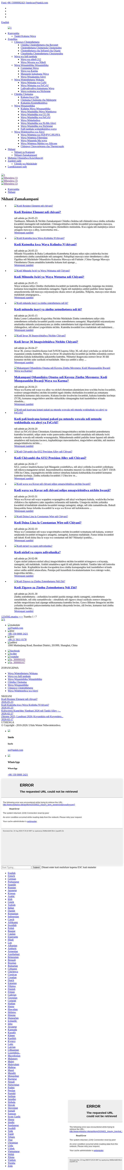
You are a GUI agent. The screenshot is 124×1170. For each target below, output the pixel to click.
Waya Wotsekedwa (30, 120)
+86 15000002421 (13, 2)
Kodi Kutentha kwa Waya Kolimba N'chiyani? (45, 244)
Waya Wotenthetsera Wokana (29, 79)
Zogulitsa (12, 39)
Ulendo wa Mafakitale (25, 163)
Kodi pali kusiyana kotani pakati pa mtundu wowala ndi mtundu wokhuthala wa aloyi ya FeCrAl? (58, 420)
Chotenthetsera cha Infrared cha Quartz (41, 50)
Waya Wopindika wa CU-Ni (35, 114)
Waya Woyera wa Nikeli (33, 62)
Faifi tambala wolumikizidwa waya (39, 129)
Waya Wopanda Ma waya (34, 140)
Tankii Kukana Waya (25, 36)
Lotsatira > (14, 616)
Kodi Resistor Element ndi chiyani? (37, 212)
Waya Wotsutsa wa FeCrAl (34, 85)
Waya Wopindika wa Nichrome (37, 126)
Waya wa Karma (29, 71)
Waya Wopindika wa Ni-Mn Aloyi (38, 123)
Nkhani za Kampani (24, 152)
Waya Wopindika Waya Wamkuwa (38, 111)
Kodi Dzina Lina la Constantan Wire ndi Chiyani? (48, 522)
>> (21, 616)
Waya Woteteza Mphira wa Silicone (39, 143)
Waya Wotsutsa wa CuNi (33, 82)
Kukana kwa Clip (30, 97)
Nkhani (11, 149)
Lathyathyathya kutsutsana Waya (37, 88)
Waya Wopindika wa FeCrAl (35, 117)
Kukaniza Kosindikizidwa (34, 102)
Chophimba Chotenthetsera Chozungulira (42, 53)
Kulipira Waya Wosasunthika (35, 108)
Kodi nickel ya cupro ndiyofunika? (37, 552)
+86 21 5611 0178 (17, 639)
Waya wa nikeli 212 (31, 59)
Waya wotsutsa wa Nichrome (36, 91)
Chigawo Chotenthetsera (26, 42)
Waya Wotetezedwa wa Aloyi (29, 131)
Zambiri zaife (14, 160)
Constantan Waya (30, 68)
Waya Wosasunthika (24, 105)
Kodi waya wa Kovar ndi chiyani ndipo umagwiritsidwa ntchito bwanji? (62, 490)
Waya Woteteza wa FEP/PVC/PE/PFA (40, 134)
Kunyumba (13, 33)
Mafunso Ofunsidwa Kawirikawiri (25, 158)
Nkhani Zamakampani (25, 155)
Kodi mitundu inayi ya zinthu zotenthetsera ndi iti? (48, 309)
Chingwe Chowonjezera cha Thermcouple (42, 146)
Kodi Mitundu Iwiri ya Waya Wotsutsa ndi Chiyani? (49, 276)
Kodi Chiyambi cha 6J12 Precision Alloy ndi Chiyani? (50, 458)
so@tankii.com (37, 2)
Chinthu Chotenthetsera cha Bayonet (39, 44)
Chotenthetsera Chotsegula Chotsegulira (41, 47)
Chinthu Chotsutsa (23, 94)
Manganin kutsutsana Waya (35, 73)
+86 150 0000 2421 (18, 633)
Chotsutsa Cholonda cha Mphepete (38, 100)
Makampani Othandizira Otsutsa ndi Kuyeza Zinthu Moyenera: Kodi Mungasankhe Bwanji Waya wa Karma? (60, 378)
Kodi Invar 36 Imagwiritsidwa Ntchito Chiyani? (46, 341)
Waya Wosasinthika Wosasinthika (31, 65)
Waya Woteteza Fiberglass (34, 137)
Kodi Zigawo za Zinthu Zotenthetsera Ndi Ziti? (45, 587)
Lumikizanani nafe (17, 166)
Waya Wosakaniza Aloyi (33, 76)
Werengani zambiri (23, 232)
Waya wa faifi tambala (25, 56)
